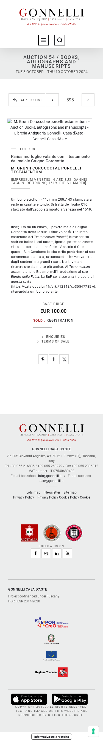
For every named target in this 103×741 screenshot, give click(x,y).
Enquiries (55, 337)
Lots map (33, 492)
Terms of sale (55, 341)
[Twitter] (64, 359)
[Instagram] (46, 553)
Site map (70, 492)
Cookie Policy (69, 497)
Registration (60, 320)
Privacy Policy (23, 497)
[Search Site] (59, 40)
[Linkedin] (57, 553)
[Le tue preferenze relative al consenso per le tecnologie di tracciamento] (93, 731)
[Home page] (51, 16)
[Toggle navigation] (43, 40)
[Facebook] (53, 359)
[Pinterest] (43, 359)
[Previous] (52, 99)
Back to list (30, 100)
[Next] (88, 99)
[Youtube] (67, 553)
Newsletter (52, 492)
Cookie (85, 497)
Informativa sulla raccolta (51, 736)
